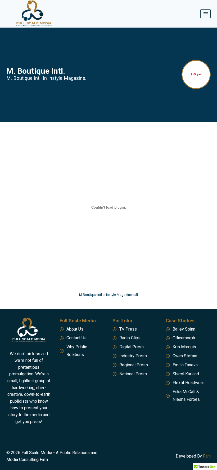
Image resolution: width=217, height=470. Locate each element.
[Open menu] (205, 13)
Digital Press (131, 346)
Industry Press (133, 355)
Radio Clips (130, 337)
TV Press (128, 329)
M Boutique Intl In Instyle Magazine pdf (108, 295)
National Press (133, 373)
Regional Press (133, 364)
